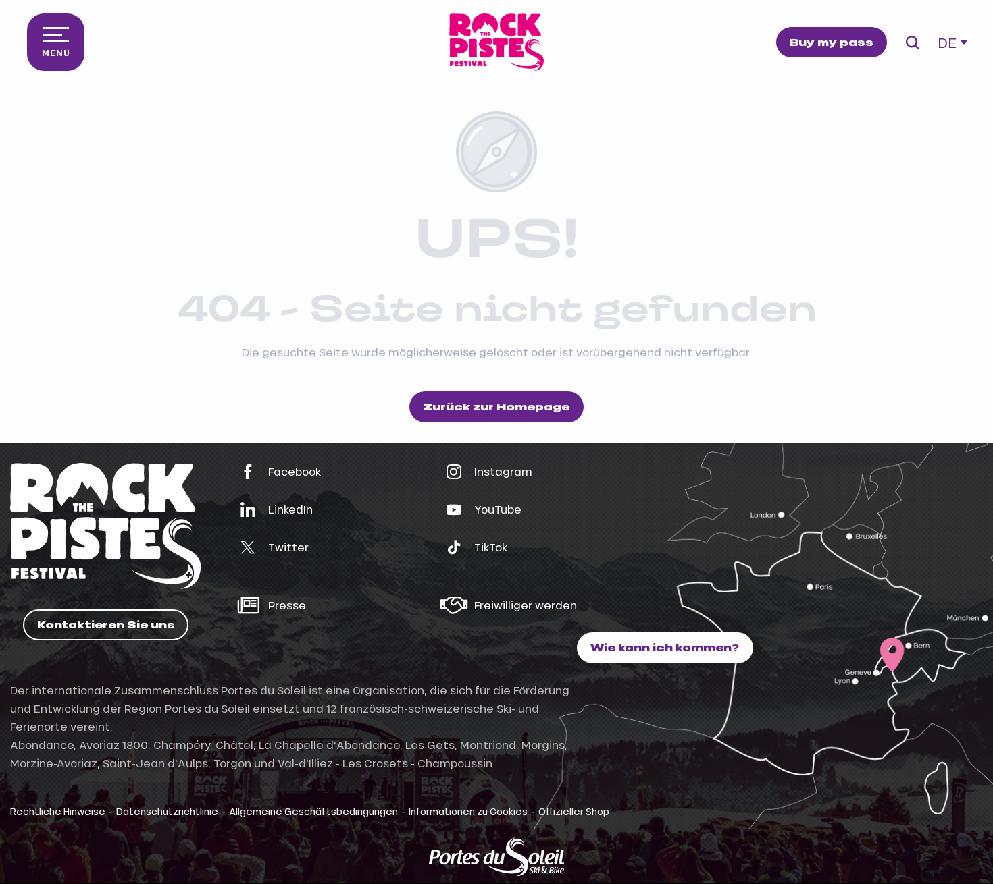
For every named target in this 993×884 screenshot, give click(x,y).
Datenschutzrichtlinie (167, 811)
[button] (912, 42)
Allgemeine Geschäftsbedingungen (313, 811)
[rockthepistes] (496, 42)
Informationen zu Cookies (468, 811)
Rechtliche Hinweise (57, 811)
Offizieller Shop (573, 811)
